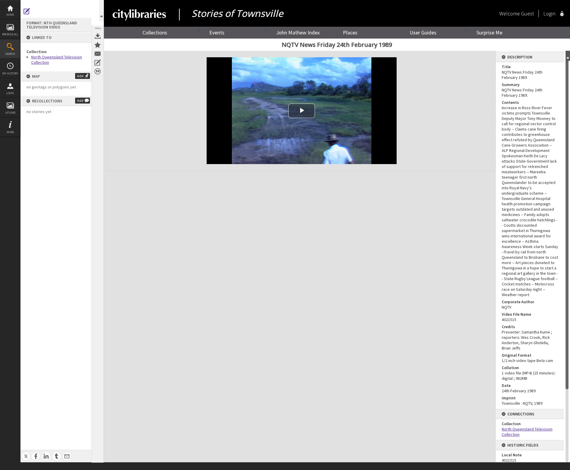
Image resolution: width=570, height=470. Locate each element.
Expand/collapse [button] (568, 56)
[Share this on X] (26, 453)
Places (350, 32)
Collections (154, 32)
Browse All (10, 34)
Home (10, 15)
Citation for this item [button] (98, 71)
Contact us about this (98, 53)
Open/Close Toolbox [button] (101, 11)
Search (10, 54)
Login (10, 93)
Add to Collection (98, 44)
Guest (527, 13)
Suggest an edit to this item (26, 11)
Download (98, 35)
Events (216, 32)
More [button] (10, 132)
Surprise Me (489, 32)
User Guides (423, 32)
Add (80, 76)
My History (10, 73)
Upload (10, 113)
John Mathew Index (298, 32)
